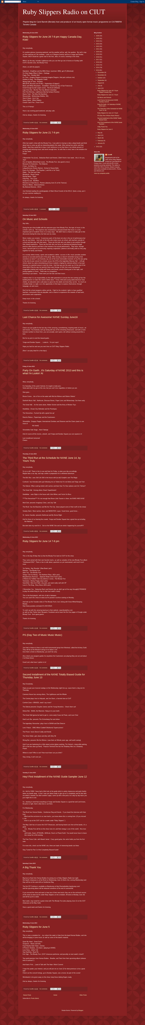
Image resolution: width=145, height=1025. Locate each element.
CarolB (110, 154)
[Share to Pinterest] (60, 123)
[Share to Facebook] (58, 123)
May (99, 133)
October (100, 78)
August (100, 83)
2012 (98, 146)
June (99, 88)
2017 (98, 59)
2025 (98, 38)
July (99, 85)
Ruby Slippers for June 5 (36, 926)
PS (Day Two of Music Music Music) (42, 635)
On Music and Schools (35, 219)
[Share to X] (55, 123)
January (100, 143)
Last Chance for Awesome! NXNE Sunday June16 (50, 317)
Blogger (80, 1010)
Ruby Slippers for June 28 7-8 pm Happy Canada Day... (107, 91)
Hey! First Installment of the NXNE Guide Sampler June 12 (55, 776)
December (101, 72)
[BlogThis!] (53, 123)
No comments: (44, 122)
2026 (98, 36)
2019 (98, 54)
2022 (98, 46)
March (100, 138)
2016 (98, 62)
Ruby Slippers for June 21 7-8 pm (41, 132)
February (101, 140)
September (101, 80)
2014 (98, 67)
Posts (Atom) (35, 998)
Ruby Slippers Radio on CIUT (64, 11)
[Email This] (51, 123)
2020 (98, 51)
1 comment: (43, 209)
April (99, 135)
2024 (98, 41)
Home (55, 995)
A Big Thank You (32, 867)
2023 (98, 44)
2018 (98, 57)
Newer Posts (27, 995)
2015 (98, 65)
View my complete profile (101, 173)
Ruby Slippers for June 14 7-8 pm (41, 541)
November (101, 75)
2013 (98, 70)
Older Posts (83, 995)
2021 (98, 49)
